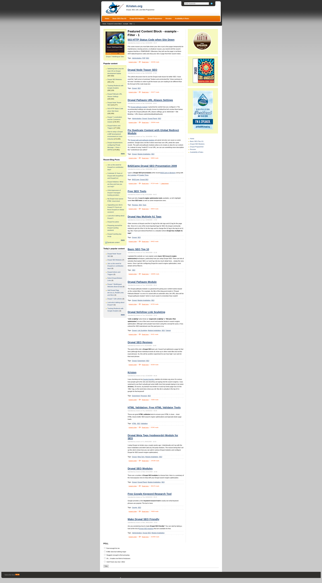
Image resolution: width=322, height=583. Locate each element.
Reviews (135, 205)
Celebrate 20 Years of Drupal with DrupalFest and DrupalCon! (115, 175)
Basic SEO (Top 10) (119, 18)
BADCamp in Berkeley (168, 173)
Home (107, 18)
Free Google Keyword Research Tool (150, 493)
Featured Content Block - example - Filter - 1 (120, 23)
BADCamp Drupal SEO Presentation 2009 (152, 165)
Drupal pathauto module (139, 107)
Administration (137, 533)
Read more (145, 62)
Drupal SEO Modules (137, 18)
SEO (147, 58)
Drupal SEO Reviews (140, 342)
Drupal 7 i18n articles (114, 299)
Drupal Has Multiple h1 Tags (144, 216)
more (123, 153)
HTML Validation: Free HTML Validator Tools (154, 407)
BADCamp (135, 179)
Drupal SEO (144, 179)
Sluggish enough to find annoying (117, 555)
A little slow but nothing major (116, 552)
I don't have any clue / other (115, 562)
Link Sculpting (142, 330)
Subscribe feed (10, 575)
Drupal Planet (152, 118)
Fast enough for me (113, 548)
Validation (144, 423)
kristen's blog (133, 62)
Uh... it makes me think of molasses (118, 558)
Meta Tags (141, 457)
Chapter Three (144, 175)
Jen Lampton (132, 175)
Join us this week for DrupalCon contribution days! (115, 167)
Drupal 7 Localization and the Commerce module (114, 119)
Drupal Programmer (155, 18)
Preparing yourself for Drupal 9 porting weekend (114, 228)
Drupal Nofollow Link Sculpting (146, 312)
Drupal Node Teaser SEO (142, 69)
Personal (144, 396)
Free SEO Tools (137, 191)
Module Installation (143, 154)
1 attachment (165, 183)
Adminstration (137, 58)
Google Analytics (148, 379)
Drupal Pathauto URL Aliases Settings (150, 100)
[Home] (115, 13)
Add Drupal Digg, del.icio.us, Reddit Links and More (115, 292)
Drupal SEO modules (146, 529)
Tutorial (168, 330)
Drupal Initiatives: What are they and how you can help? (115, 184)
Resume (169, 18)
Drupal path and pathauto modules (142, 140)
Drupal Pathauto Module (142, 282)
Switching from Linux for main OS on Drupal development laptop (115, 71)
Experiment (141, 361)
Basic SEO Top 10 (138, 249)
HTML (134, 423)
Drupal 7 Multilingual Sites (115, 57)
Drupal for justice (113, 222)
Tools (144, 205)
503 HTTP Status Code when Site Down (151, 39)
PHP (143, 58)
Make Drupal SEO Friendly (143, 519)
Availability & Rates (182, 18)
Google (134, 507)
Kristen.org (134, 6)
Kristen (132, 372)
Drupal (134, 88)
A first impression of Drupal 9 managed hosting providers (114, 192)
